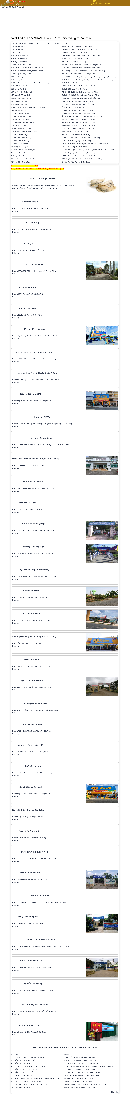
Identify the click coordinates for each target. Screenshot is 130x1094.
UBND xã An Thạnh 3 (20, 86)
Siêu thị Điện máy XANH (22, 65)
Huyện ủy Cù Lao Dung (21, 80)
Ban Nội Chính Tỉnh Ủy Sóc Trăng (25, 131)
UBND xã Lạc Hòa (19, 125)
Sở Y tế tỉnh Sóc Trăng (21, 162)
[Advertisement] (65, 22)
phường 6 (16, 52)
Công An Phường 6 (20, 62)
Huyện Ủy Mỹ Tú (19, 77)
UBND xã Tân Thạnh (20, 104)
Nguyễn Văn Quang (20, 156)
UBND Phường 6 (19, 46)
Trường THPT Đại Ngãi (21, 95)
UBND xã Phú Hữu (20, 101)
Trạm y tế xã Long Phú (21, 147)
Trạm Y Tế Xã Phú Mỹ (21, 141)
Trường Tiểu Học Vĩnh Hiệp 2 (23, 122)
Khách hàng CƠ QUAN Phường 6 (12, 7)
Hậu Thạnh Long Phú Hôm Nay (24, 98)
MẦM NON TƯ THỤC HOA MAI (26, 1069)
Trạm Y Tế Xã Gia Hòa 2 (22, 113)
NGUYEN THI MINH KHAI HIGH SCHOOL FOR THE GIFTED (37, 1078)
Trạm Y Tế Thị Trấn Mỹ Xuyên (24, 150)
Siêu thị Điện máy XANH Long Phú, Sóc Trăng (29, 107)
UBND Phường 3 (19, 49)
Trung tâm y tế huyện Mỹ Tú (23, 138)
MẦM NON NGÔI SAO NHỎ (25, 1060)
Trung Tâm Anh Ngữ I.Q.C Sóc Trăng (28, 1081)
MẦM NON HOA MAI (22, 1063)
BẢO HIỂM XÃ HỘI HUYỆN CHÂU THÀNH (28, 68)
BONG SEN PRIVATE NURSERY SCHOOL (30, 1066)
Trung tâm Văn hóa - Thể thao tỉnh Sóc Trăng (31, 1084)
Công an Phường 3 (20, 58)
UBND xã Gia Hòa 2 (20, 110)
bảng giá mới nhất (38, 188)
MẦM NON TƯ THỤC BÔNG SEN (27, 1072)
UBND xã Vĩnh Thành (21, 119)
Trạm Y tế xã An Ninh (20, 144)
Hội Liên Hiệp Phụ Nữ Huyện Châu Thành (28, 71)
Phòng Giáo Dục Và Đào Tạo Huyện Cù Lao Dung (31, 83)
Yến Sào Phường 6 (34, 185)
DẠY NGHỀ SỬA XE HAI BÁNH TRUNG (29, 1057)
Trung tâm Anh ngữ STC (23, 1087)
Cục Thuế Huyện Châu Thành (23, 159)
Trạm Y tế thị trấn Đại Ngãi (22, 92)
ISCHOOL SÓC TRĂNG (23, 1075)
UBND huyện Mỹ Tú (20, 55)
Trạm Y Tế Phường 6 (20, 135)
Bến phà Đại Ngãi (19, 89)
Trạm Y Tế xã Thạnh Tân (22, 153)
